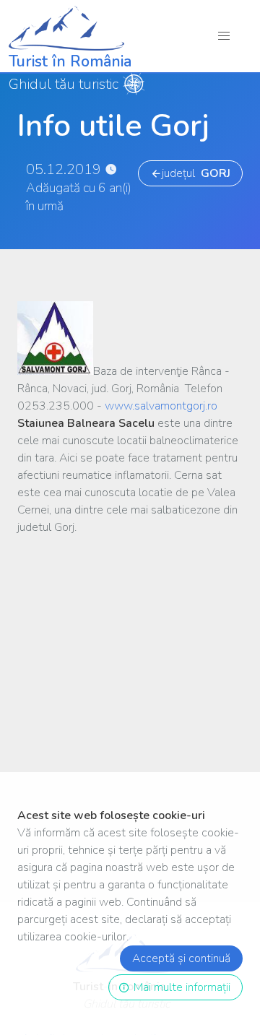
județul (196, 173)
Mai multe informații (179, 987)
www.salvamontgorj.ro (161, 406)
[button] (224, 36)
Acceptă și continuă (181, 958)
